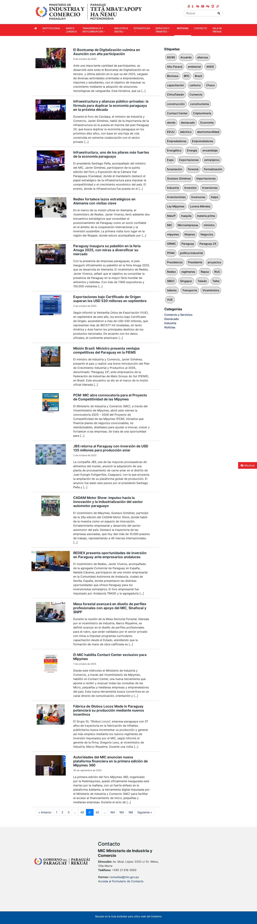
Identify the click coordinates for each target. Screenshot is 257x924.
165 (121, 812)
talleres (172, 290)
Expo (170, 160)
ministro (209, 225)
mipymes (173, 234)
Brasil (198, 76)
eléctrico (186, 132)
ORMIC (171, 243)
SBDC (171, 281)
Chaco (210, 85)
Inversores (198, 197)
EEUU (171, 132)
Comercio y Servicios (178, 314)
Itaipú (214, 197)
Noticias (169, 327)
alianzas (202, 57)
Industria (173, 187)
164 (112, 812)
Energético (174, 150)
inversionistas (176, 197)
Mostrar (249, 465)
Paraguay (187, 243)
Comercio (196, 94)
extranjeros (211, 160)
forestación (174, 169)
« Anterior (45, 812)
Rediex (171, 271)
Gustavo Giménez (179, 178)
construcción (176, 104)
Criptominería (202, 113)
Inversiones (210, 187)
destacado (188, 122)
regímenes (188, 271)
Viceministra (210, 290)
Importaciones (206, 178)
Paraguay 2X (207, 243)
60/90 (171, 57)
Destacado (171, 319)
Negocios (207, 234)
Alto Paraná (174, 66)
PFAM (170, 253)
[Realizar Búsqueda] (219, 13)
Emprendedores (202, 141)
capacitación (175, 85)
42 (97, 812)
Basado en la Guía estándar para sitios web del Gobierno (128, 916)
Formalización (213, 169)
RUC (217, 271)
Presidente (195, 262)
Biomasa (172, 76)
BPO (186, 76)
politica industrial (191, 253)
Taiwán (202, 281)
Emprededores (177, 141)
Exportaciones (189, 160)
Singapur (186, 281)
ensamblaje (210, 150)
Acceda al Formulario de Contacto (121, 881)
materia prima (206, 216)
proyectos (214, 262)
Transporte (189, 290)
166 (130, 812)
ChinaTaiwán (175, 94)
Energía (192, 150)
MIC (169, 225)
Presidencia (175, 262)
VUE (170, 299)
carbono (195, 85)
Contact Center (177, 113)
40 (82, 812)
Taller (216, 281)
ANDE (210, 66)
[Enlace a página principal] (89, 11)
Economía (207, 122)
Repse (205, 271)
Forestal (193, 169)
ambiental (194, 66)
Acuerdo (186, 57)
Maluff (171, 216)
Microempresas (188, 225)
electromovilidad (208, 132)
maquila (186, 216)
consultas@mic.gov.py (124, 877)
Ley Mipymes (175, 206)
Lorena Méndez (200, 206)
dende (171, 122)
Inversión (190, 187)
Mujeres (189, 234)
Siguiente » (144, 812)
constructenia (199, 104)
